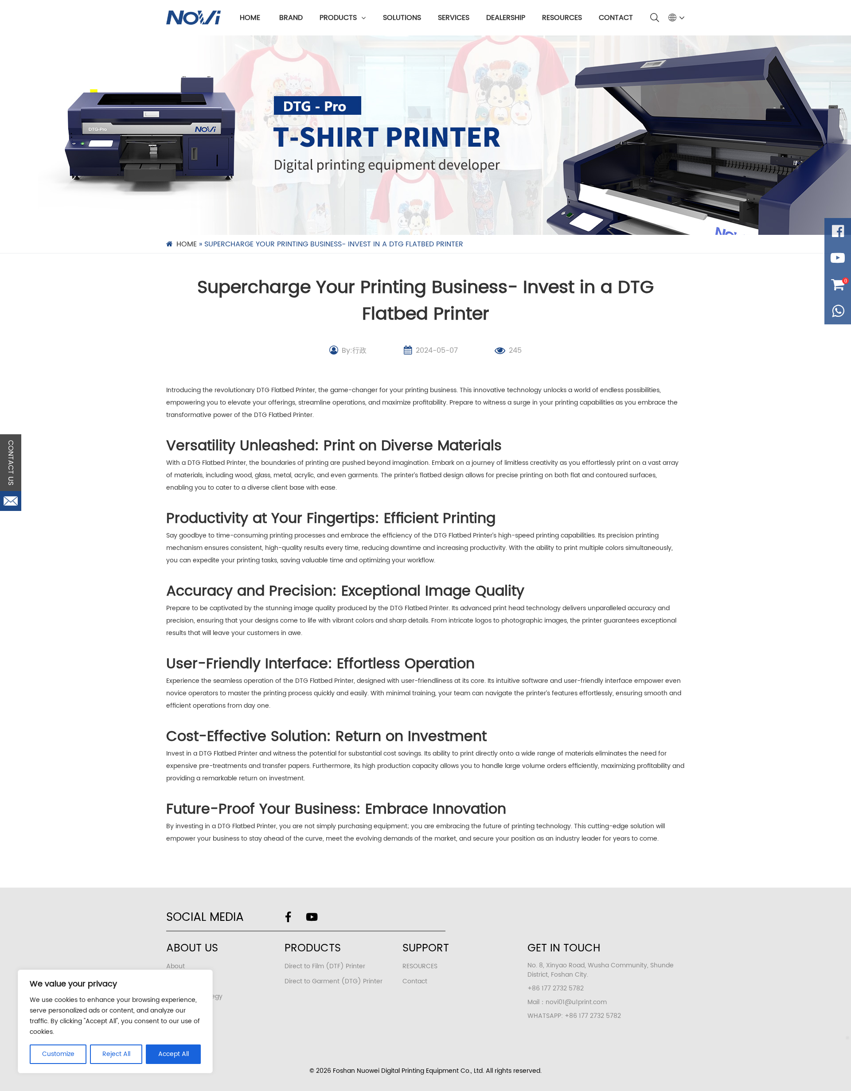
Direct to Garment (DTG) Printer (334, 981)
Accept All (173, 1054)
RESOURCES (562, 17)
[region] (115, 1021)
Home (250, 17)
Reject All (116, 1054)
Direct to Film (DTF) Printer (325, 966)
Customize (58, 1054)
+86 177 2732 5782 (593, 1016)
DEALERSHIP (505, 17)
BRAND (291, 17)
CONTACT (616, 17)
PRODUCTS (338, 17)
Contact (414, 981)
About (175, 966)
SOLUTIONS (402, 17)
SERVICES (453, 17)
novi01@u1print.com (576, 1002)
